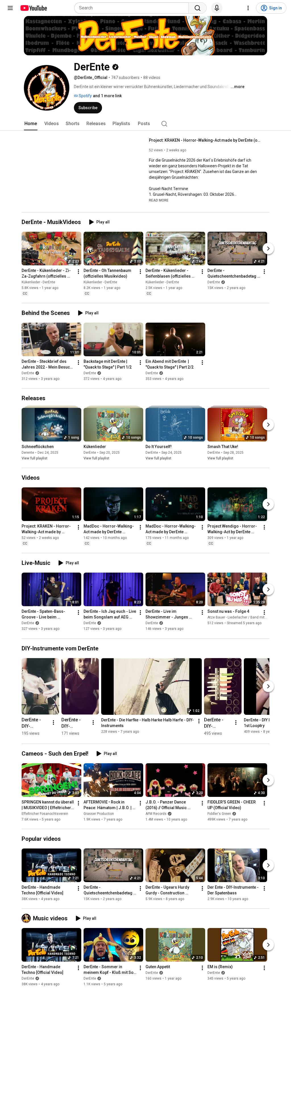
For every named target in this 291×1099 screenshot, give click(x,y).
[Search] (197, 8)
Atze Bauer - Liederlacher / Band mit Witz (240, 618)
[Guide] (10, 8)
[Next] (268, 248)
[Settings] (248, 8)
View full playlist (34, 458)
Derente (28, 453)
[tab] (31, 124)
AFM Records (156, 814)
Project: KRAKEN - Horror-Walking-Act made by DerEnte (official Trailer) (206, 140)
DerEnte (213, 282)
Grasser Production (99, 814)
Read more (159, 200)
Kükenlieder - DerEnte (38, 282)
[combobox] (133, 8)
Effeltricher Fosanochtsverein (45, 814)
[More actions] (78, 271)
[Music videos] (27, 918)
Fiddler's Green (219, 814)
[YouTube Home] (33, 8)
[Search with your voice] (217, 8)
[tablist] (145, 124)
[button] (159, 200)
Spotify (85, 95)
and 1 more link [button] (107, 95)
